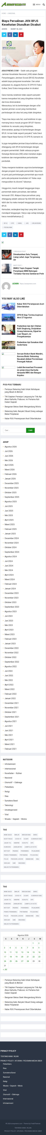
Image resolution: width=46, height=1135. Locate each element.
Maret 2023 (10, 634)
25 (11, 961)
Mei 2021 (9, 735)
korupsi (25, 843)
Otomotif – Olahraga (13, 782)
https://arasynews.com (28, 284)
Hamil (20, 223)
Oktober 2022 (10, 657)
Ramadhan (29, 859)
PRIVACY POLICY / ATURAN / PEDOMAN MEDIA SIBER (21, 1061)
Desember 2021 (12, 703)
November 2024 (12, 543)
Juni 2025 (9, 511)
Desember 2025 (12, 483)
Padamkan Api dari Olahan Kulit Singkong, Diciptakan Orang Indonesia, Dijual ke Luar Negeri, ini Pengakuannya (29, 331)
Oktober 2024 (10, 547)
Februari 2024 (11, 584)
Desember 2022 (12, 648)
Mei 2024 (9, 570)
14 (28, 952)
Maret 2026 (10, 469)
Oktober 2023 (10, 602)
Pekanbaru (9, 787)
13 (22, 952)
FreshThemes (35, 1123)
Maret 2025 (10, 524)
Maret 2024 (10, 579)
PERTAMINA (23, 855)
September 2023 (12, 607)
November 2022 (12, 652)
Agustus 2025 (11, 501)
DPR (12, 223)
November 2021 (12, 707)
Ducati (26, 839)
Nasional (11, 13)
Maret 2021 (10, 744)
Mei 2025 (9, 515)
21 (28, 957)
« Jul (5, 969)
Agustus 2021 (11, 721)
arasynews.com (16, 1123)
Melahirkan (36, 223)
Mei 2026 (9, 460)
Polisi (6, 859)
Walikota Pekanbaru (11, 867)
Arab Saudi (8, 835)
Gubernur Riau (36, 839)
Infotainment (10, 764)
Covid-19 (18, 839)
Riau (6, 796)
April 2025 (9, 520)
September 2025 (12, 497)
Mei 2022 (9, 680)
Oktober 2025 (10, 492)
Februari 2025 (11, 529)
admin (4, 29)
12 (16, 952)
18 (11, 957)
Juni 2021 (9, 730)
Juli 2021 (9, 726)
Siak (14, 863)
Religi (7, 791)
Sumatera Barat (11, 801)
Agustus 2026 (11, 447)
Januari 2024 (10, 588)
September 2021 (12, 717)
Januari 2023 (10, 643)
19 (16, 957)
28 (28, 961)
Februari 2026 (11, 474)
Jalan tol (7, 843)
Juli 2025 (9, 506)
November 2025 (12, 488)
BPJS (5, 223)
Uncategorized (11, 810)
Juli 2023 (9, 616)
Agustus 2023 (11, 611)
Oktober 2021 (10, 712)
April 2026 (9, 465)
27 (22, 961)
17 (5, 957)
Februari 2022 (11, 694)
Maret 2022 (10, 689)
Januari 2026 (10, 479)
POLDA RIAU (34, 855)
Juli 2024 (9, 561)
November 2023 (12, 598)
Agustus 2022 (11, 666)
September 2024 (12, 552)
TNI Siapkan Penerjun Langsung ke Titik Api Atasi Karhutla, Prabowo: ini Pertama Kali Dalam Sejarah (23, 399)
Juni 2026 (9, 456)
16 (39, 952)
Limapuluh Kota (30, 847)
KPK (32, 843)
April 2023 (9, 630)
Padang (15, 851)
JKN (27, 223)
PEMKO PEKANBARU (10, 855)
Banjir (16, 835)
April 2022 (9, 685)
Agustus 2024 (11, 556)
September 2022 (12, 662)
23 (39, 957)
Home (4, 13)
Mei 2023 (9, 625)
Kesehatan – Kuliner (13, 773)
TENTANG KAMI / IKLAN (9, 1056)
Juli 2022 (9, 671)
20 (22, 957)
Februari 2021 (11, 749)
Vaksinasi (21, 863)
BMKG (35, 835)
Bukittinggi (8, 839)
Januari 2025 (10, 533)
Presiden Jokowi (17, 859)
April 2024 (9, 575)
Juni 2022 (9, 675)
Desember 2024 (12, 538)
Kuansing (7, 847)
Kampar (16, 843)
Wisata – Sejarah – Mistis (16, 819)
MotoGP (7, 851)
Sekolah (7, 863)
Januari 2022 (10, 698)
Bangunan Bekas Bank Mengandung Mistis (23, 407)
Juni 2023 (9, 621)
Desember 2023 (12, 593)
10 (5, 952)
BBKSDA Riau (26, 835)
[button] (37, 4)
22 (34, 957)
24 (5, 961)
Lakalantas (17, 847)
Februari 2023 (11, 639)
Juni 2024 (9, 566)
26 (16, 961)
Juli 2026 (9, 451)
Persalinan (8, 227)
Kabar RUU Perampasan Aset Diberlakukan (23, 418)
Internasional (10, 769)
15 (34, 952)
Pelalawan (35, 851)
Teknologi (9, 805)
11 (11, 952)
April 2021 (9, 740)
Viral (6, 814)
